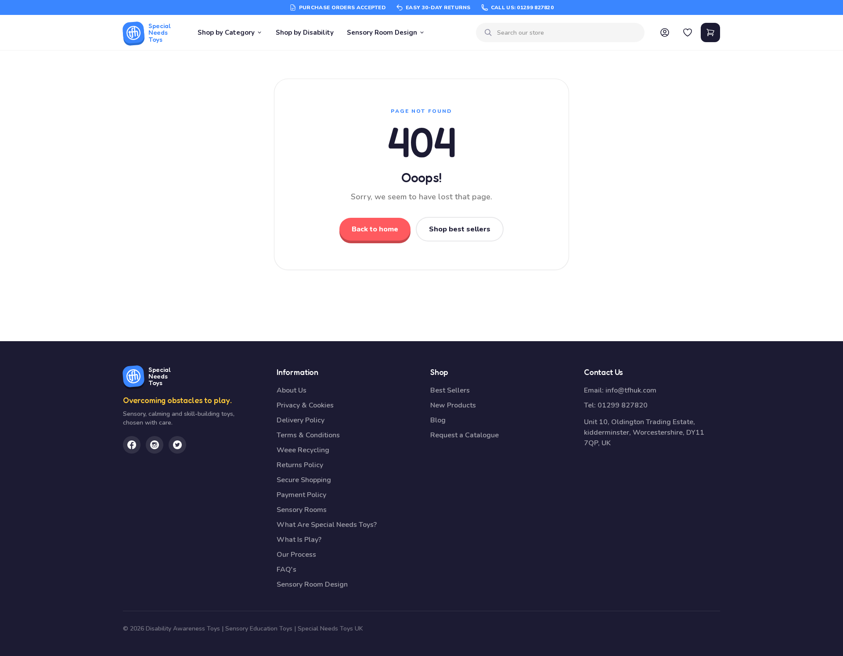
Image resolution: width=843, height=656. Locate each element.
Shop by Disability (305, 32)
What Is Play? (299, 539)
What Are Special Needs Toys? (327, 525)
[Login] (664, 32)
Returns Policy (300, 465)
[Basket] (710, 32)
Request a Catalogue (464, 435)
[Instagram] (154, 445)
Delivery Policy (300, 420)
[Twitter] (177, 445)
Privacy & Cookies (305, 405)
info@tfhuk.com (630, 390)
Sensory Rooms (302, 510)
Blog (438, 420)
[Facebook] (131, 445)
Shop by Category (226, 32)
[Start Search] (488, 32)
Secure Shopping (304, 480)
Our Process (296, 554)
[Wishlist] (687, 32)
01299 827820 (623, 405)
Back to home (375, 229)
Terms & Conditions (308, 435)
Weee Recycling (303, 450)
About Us (291, 390)
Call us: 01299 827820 (522, 7)
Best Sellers (450, 390)
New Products (453, 405)
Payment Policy (301, 495)
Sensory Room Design (382, 32)
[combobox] (567, 32)
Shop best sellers (459, 229)
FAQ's (286, 569)
